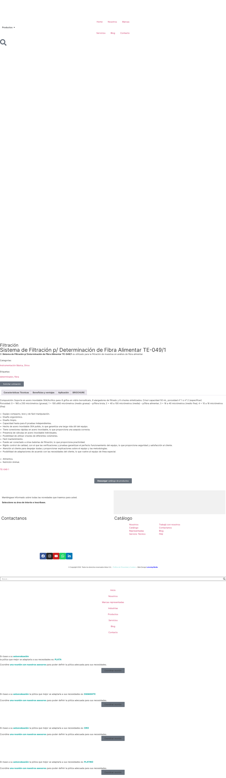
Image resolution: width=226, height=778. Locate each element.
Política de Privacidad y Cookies (124, 567)
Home (100, 21)
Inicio (113, 590)
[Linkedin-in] (69, 556)
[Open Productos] (14, 27)
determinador (6, 376)
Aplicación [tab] (63, 392)
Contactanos (14, 518)
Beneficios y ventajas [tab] (43, 392)
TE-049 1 (4, 469)
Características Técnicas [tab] (16, 392)
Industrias (113, 608)
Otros (27, 365)
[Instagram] (49, 556)
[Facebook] (43, 556)
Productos (113, 614)
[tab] (119, 502)
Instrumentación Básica (11, 365)
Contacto (125, 33)
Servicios (100, 33)
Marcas (125, 21)
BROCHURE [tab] (79, 392)
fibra (16, 376)
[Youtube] (56, 556)
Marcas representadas (113, 602)
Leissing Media (152, 567)
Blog (113, 33)
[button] (113, 670)
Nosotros (112, 21)
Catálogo (123, 518)
